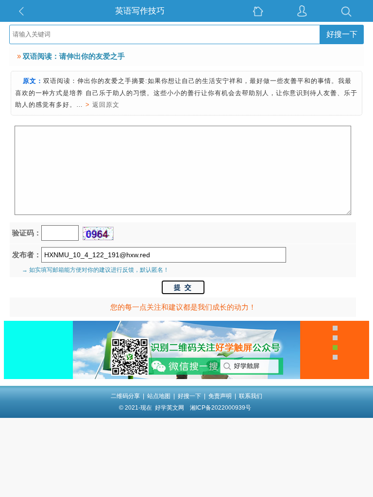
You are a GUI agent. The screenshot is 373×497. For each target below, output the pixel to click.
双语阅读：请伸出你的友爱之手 (74, 56)
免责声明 (220, 396)
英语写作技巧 (140, 11)
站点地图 (158, 396)
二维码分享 (125, 396)
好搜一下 (341, 34)
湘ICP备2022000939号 (220, 407)
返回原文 (105, 104)
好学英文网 (169, 407)
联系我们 (250, 396)
